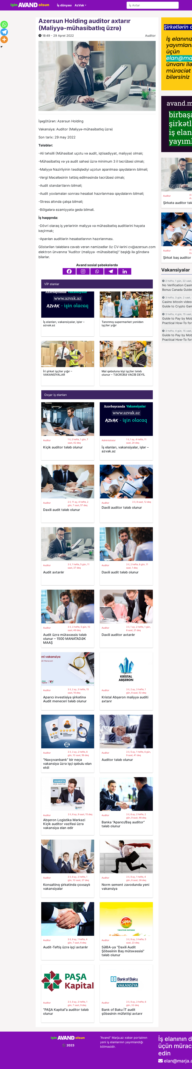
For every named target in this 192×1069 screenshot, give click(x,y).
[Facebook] (69, 271)
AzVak (79, 5)
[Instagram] (83, 271)
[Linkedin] (124, 271)
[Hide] (1, 46)
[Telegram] (110, 271)
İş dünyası (64, 5)
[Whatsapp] (97, 271)
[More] (4, 39)
